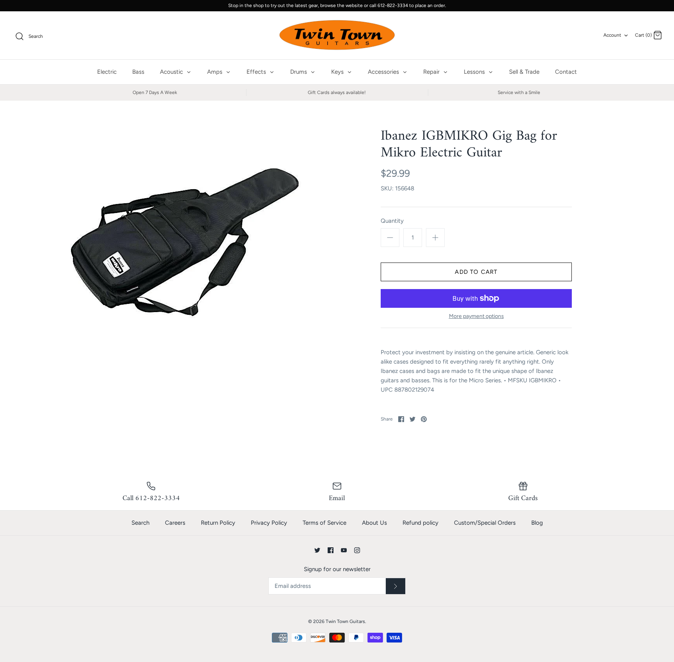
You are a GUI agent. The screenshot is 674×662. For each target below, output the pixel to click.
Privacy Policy (269, 522)
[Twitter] (317, 550)
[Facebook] (330, 550)
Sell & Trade (524, 71)
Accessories (384, 71)
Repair (432, 71)
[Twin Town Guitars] (337, 35)
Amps (215, 71)
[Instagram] (357, 550)
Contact (566, 71)
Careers (175, 522)
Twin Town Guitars (345, 621)
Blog (537, 522)
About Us (374, 522)
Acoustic (172, 71)
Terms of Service (324, 522)
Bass (138, 71)
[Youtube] (344, 550)
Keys (338, 71)
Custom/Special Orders (485, 522)
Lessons (475, 71)
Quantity (392, 220)
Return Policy (218, 522)
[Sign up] (395, 586)
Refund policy (420, 522)
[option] (184, 245)
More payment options (476, 316)
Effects (257, 71)
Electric (107, 71)
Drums (299, 71)
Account (612, 35)
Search (140, 522)
